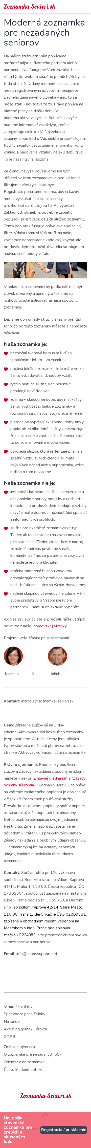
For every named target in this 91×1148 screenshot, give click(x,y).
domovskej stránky (49, 626)
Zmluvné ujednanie (49, 778)
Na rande (12, 1021)
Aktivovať (27, 752)
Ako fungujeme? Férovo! (25, 1029)
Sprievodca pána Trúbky (24, 1014)
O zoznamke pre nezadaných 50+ (33, 1054)
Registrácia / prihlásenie (63, 1130)
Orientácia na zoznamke (24, 1062)
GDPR (9, 1037)
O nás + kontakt (18, 1006)
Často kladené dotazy (23, 1069)
